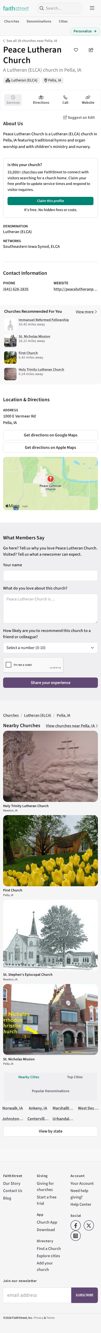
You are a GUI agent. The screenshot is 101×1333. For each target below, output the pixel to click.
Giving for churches (45, 1186)
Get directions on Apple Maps (50, 447)
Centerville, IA (39, 1119)
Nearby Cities (28, 1077)
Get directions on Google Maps (50, 435)
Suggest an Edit (81, 117)
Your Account (82, 1183)
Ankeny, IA (38, 1108)
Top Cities (75, 1077)
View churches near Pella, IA (71, 726)
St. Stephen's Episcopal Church (28, 974)
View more (85, 312)
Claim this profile (50, 201)
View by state (50, 1131)
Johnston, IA (13, 1119)
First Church (28, 353)
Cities (63, 21)
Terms (51, 1318)
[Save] (75, 50)
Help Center (80, 1204)
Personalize (85, 31)
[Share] (91, 50)
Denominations (39, 21)
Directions (41, 102)
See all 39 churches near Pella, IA (31, 40)
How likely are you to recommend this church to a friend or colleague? (47, 634)
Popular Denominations (50, 1091)
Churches (11, 21)
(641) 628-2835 (15, 289)
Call (65, 102)
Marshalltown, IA (67, 1108)
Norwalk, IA (12, 1108)
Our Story (11, 1183)
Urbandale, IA (65, 1119)
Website (88, 102)
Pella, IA (54, 80)
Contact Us (12, 1191)
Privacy (39, 1318)
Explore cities (48, 1256)
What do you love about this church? (35, 588)
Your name (12, 565)
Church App (47, 1222)
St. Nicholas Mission (34, 336)
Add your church (45, 1266)
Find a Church (49, 1249)
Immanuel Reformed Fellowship (44, 320)
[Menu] (92, 8)
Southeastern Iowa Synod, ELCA (31, 246)
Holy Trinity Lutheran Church (41, 369)
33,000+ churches (22, 172)
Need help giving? (79, 1194)
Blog (7, 1198)
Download (46, 1230)
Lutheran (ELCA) (24, 80)
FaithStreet (16, 8)
